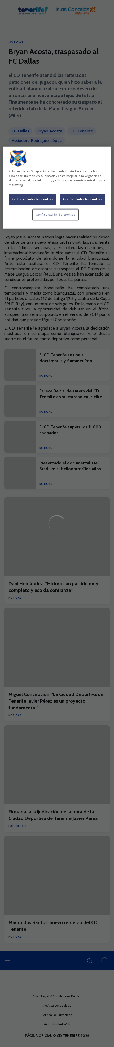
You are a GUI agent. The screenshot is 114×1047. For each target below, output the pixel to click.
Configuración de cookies (55, 214)
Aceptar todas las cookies (82, 199)
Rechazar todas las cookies (32, 199)
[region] (57, 187)
